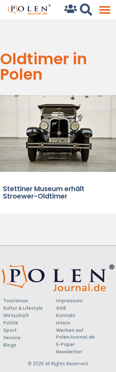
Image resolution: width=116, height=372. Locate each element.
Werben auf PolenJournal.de (75, 333)
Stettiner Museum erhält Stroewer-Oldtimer (43, 192)
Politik (10, 323)
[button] (104, 10)
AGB (61, 308)
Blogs (9, 345)
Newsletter (69, 352)
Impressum (69, 300)
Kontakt (65, 315)
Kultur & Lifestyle (23, 308)
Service (12, 337)
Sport (10, 330)
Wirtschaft (16, 315)
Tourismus (15, 300)
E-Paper (65, 344)
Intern (63, 323)
